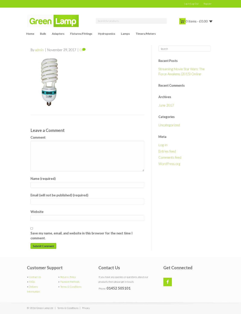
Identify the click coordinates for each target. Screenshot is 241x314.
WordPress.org (169, 164)
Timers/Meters (146, 33)
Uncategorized (169, 125)
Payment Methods (70, 281)
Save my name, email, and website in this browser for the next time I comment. (81, 235)
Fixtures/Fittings (81, 33)
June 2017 (166, 105)
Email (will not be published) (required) (59, 195)
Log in (162, 145)
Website (37, 212)
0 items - (197, 21)
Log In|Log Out (191, 3)
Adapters (58, 33)
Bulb (43, 33)
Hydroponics (106, 33)
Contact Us (35, 276)
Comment (38, 137)
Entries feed (167, 151)
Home (30, 33)
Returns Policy (68, 276)
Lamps (125, 33)
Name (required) (43, 178)
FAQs (32, 281)
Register (208, 3)
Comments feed (169, 157)
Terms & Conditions (71, 286)
